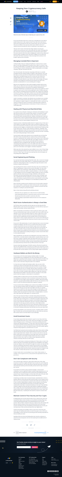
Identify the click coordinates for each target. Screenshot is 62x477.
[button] (48, 471)
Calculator (20, 463)
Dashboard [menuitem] (34, 1)
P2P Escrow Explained (32, 463)
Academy (20, 458)
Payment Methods (32, 462)
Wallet (20, 460)
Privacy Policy (53, 458)
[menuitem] (41, 1)
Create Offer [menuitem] (29, 1)
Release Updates (21, 468)
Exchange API (44, 464)
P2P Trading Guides (32, 458)
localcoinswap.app (54, 465)
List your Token (44, 463)
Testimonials (44, 461)
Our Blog (20, 464)
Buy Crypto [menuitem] (16, 1)
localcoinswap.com (54, 464)
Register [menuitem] (54, 1)
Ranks (19, 462)
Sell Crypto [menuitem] (21, 1)
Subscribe (35, 447)
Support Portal (44, 462)
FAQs (43, 460)
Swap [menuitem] (25, 1)
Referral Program (21, 465)
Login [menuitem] (50, 1)
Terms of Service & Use (55, 460)
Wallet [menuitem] (38, 1)
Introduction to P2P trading (33, 460)
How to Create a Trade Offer (33, 461)
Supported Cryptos (22, 461)
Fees (43, 458)
